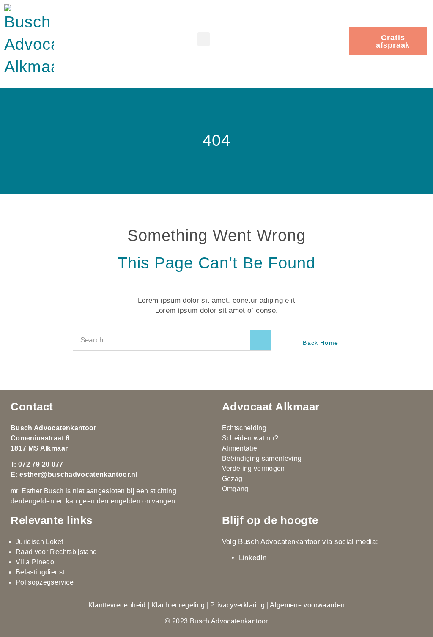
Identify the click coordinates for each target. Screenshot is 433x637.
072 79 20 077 (40, 464)
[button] (203, 39)
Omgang (235, 488)
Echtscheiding (244, 428)
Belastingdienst (40, 572)
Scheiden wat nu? (250, 438)
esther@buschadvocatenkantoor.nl (78, 474)
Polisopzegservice (45, 582)
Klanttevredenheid (117, 605)
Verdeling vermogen (253, 468)
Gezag (232, 478)
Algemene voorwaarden (307, 605)
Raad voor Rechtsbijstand (56, 551)
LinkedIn (253, 558)
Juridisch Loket (39, 541)
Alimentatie (240, 448)
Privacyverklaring (237, 605)
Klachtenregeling (178, 605)
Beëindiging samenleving (262, 458)
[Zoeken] (260, 340)
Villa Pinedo (35, 562)
